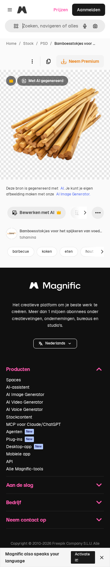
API (9, 461)
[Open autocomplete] (13, 26)
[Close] (102, 557)
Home (11, 43)
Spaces (13, 380)
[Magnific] (55, 287)
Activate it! (82, 557)
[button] (55, 343)
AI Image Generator (25, 394)
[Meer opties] (32, 61)
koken (47, 251)
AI (62, 188)
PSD (44, 43)
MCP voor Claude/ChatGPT (33, 424)
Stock (28, 43)
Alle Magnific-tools (24, 469)
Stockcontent (19, 417)
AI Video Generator (24, 402)
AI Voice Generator (24, 409)
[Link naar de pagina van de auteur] (11, 234)
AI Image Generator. (73, 194)
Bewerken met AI (33, 214)
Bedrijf (13, 502)
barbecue (21, 251)
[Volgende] (84, 213)
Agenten (19, 431)
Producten (18, 369)
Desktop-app (24, 446)
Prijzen (60, 9)
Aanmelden (88, 9)
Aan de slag (19, 485)
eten (69, 251)
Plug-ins (19, 439)
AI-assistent (17, 387)
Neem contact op (26, 519)
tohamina (28, 237)
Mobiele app (18, 454)
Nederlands (55, 343)
